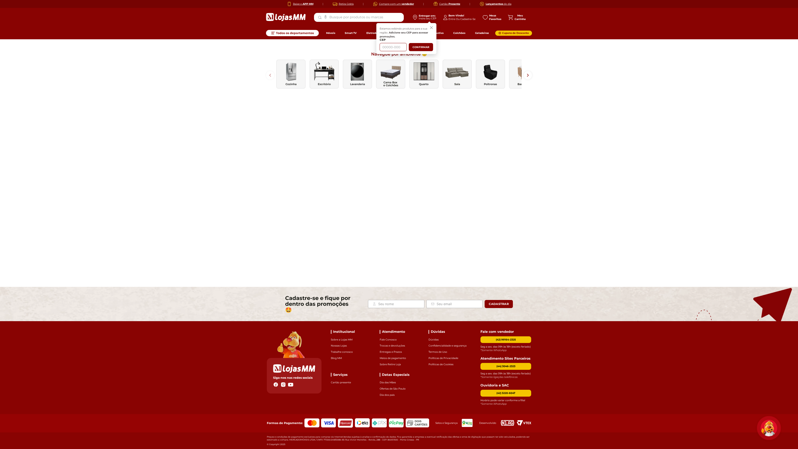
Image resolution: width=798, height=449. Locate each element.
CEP (383, 39)
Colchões (459, 33)
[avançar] (528, 75)
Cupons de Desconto (515, 33)
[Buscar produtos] (320, 17)
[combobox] (359, 17)
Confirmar (421, 47)
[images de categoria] (290, 74)
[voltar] (270, 75)
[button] (505, 366)
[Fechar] (431, 28)
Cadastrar (499, 304)
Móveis (330, 33)
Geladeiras (482, 33)
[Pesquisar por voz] (325, 16)
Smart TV (351, 33)
